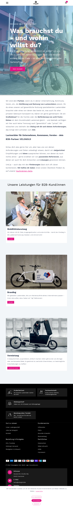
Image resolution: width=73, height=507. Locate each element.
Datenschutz (42, 443)
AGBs (39, 449)
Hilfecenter (41, 427)
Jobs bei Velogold (11, 430)
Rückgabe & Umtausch (13, 449)
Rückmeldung (42, 436)
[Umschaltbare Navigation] (7, 3)
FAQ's (39, 430)
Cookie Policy (39, 491)
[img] (3, 50)
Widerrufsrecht (43, 446)
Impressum (41, 452)
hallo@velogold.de (20, 482)
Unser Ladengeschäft (13, 427)
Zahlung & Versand (12, 446)
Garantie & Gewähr (44, 433)
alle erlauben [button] (36, 500)
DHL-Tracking (10, 443)
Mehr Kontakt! (17, 69)
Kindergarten (18, 402)
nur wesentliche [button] (36, 497)
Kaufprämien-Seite (24, 171)
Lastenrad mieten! (13, 368)
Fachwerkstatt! (51, 390)
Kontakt (11, 239)
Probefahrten (19, 390)
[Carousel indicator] (35, 91)
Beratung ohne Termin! (22, 413)
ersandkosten (34, 465)
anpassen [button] (36, 503)
